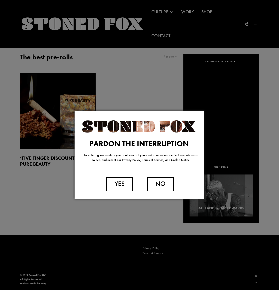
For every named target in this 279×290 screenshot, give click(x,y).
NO (160, 184)
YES (120, 184)
